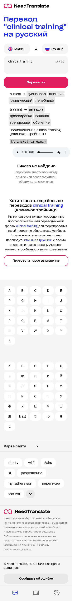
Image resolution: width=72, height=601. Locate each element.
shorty (13, 463)
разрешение (31, 473)
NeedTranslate (31, 6)
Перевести (36, 82)
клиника (56, 94)
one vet (14, 494)
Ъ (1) (22, 416)
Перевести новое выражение (36, 260)
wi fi (31, 463)
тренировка (20, 122)
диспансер (37, 94)
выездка (36, 109)
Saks (48, 463)
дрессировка (21, 116)
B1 (9, 473)
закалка (42, 116)
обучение (41, 122)
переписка (51, 483)
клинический (21, 100)
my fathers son (20, 483)
